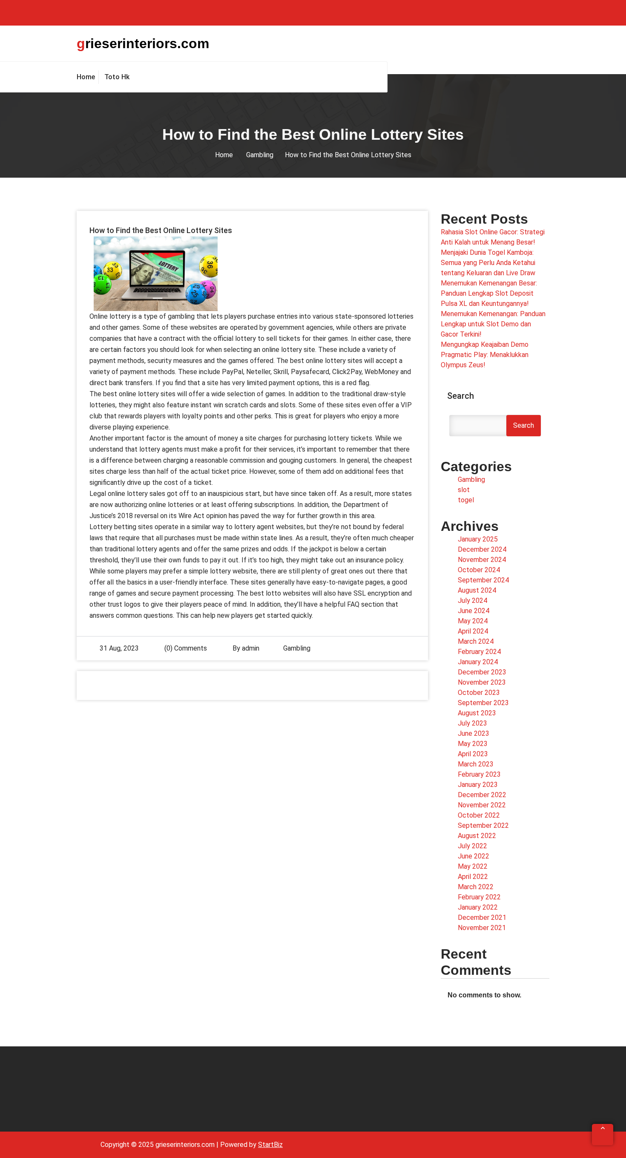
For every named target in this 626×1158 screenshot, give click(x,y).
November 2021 (482, 928)
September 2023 (483, 703)
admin (250, 648)
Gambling (259, 155)
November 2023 (482, 682)
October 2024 (479, 570)
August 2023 (477, 713)
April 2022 (473, 877)
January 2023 (478, 785)
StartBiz (270, 1145)
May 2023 (473, 744)
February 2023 (479, 774)
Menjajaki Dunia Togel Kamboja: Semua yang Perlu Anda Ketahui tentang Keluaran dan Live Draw (488, 262)
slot (464, 490)
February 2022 (479, 897)
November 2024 (482, 560)
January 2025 (478, 539)
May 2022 (473, 866)
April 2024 (473, 631)
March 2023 (476, 764)
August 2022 (477, 836)
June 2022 (473, 856)
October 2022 (479, 815)
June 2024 (473, 611)
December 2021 (482, 917)
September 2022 (483, 825)
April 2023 (473, 754)
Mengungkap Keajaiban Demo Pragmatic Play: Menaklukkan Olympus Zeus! (484, 354)
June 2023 (473, 733)
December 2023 (482, 672)
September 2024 (483, 580)
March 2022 (476, 887)
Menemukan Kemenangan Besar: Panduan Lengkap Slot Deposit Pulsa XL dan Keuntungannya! (489, 293)
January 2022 (478, 907)
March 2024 (476, 641)
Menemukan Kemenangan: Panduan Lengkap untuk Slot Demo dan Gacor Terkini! (493, 324)
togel (466, 500)
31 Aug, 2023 (119, 648)
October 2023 (479, 692)
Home (224, 155)
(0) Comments (185, 648)
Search (460, 396)
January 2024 (478, 662)
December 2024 (482, 549)
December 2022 (482, 795)
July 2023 (472, 723)
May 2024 (473, 621)
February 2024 (479, 652)
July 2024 (472, 600)
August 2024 (477, 590)
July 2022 (472, 846)
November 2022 (482, 805)
